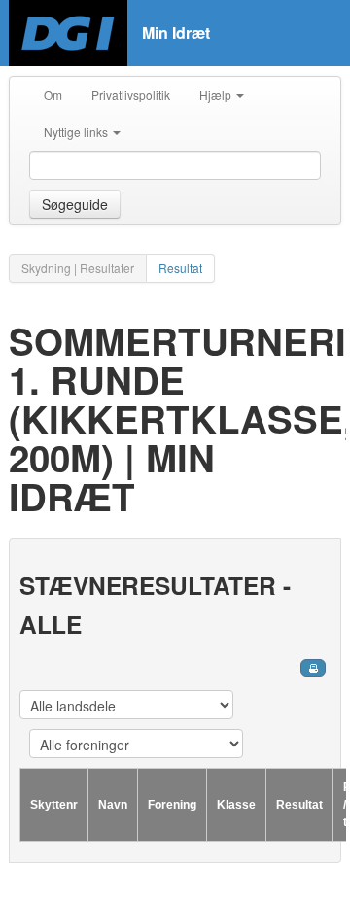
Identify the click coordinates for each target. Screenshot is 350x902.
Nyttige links (77, 131)
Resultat (180, 268)
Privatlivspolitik (130, 95)
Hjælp (216, 95)
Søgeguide (75, 204)
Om (53, 95)
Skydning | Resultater (77, 268)
